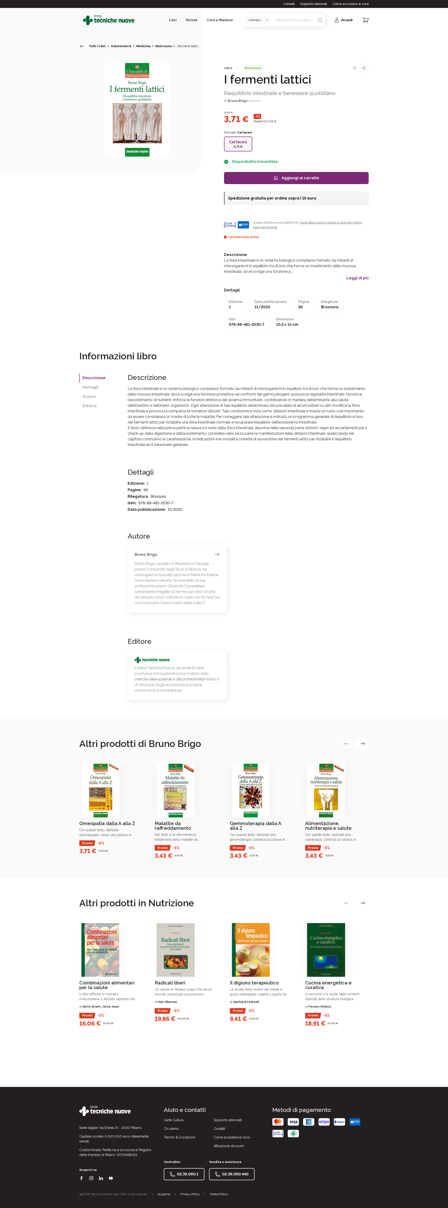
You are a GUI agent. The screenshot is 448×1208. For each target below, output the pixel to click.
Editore (90, 406)
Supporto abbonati (313, 4)
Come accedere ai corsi (351, 4)
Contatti (289, 4)
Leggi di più (357, 278)
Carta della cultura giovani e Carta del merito (330, 222)
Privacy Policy (190, 1194)
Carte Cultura (173, 1120)
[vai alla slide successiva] (363, 744)
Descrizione (94, 378)
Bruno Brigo (238, 101)
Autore (89, 396)
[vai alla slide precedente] (347, 744)
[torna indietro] (82, 46)
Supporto (164, 1194)
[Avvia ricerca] (320, 20)
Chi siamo (171, 1129)
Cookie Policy (219, 1194)
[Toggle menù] (81, 20)
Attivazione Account (229, 1146)
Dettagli (90, 387)
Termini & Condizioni (179, 1137)
